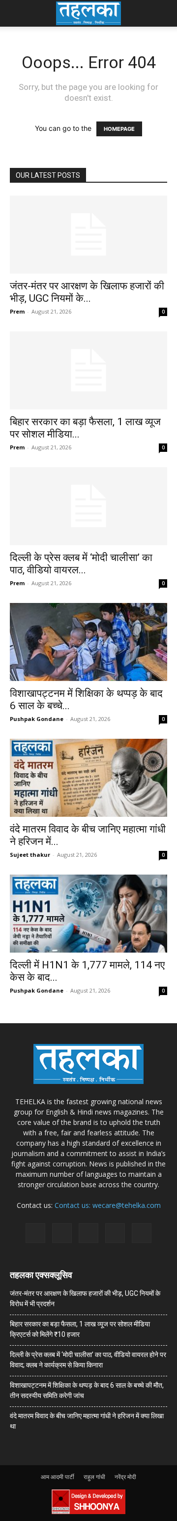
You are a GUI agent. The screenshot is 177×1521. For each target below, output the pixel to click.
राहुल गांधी (94, 1477)
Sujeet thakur (30, 854)
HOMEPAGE (119, 128)
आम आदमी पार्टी (57, 1477)
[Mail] (62, 1233)
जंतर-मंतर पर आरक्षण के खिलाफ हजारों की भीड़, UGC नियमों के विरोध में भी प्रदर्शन (85, 1298)
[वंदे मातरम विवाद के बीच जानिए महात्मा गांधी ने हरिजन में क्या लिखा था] (88, 778)
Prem (17, 311)
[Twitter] (115, 1233)
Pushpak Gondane (36, 718)
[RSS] (88, 1233)
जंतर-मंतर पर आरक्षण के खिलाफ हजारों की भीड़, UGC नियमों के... (87, 292)
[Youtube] (141, 1233)
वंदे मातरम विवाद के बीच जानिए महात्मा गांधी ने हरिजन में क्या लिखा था (87, 1421)
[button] (16, 13)
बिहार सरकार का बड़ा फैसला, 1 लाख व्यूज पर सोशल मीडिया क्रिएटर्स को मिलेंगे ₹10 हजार (80, 1329)
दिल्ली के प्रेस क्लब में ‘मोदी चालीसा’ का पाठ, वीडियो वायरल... (81, 564)
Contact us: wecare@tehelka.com (108, 1205)
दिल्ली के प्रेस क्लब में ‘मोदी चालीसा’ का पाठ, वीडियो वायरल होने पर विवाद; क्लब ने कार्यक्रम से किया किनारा (88, 1360)
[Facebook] (35, 1233)
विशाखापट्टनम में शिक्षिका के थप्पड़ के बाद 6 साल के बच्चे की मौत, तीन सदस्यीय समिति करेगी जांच (87, 1390)
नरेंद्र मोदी (125, 1477)
